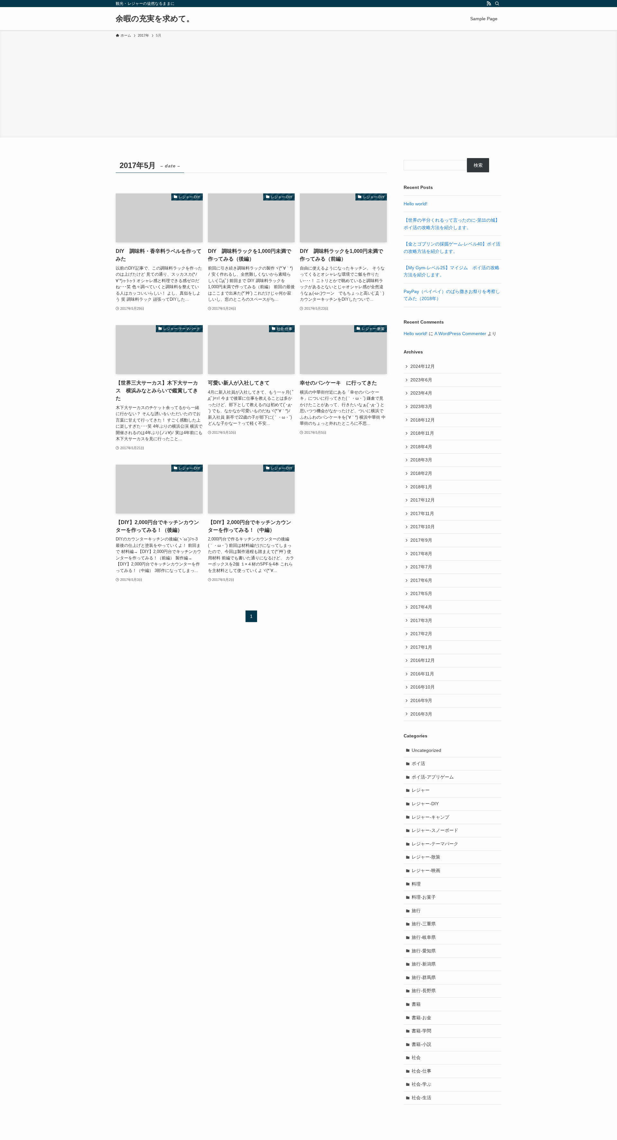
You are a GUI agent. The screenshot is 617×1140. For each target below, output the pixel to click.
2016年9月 (421, 700)
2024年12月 (422, 366)
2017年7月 (421, 566)
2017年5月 (421, 593)
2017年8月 (421, 553)
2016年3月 (421, 714)
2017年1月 (421, 647)
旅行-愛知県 (424, 950)
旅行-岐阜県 (424, 937)
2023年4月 (421, 393)
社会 (416, 1057)
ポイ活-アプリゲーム (433, 776)
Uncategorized (426, 750)
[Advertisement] (308, 87)
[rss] (489, 3)
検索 (478, 165)
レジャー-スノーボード (435, 830)
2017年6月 (421, 580)
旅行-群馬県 (424, 977)
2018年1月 (421, 486)
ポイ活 (418, 763)
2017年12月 (422, 500)
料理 (416, 883)
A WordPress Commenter (460, 333)
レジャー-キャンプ (430, 817)
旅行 (416, 910)
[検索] (497, 3)
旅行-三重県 (424, 923)
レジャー (421, 790)
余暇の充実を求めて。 (155, 18)
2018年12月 (422, 420)
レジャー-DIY (425, 803)
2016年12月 (422, 660)
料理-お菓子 (424, 897)
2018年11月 (422, 433)
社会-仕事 (421, 1070)
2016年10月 (422, 687)
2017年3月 (421, 620)
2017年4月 (421, 607)
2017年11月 (422, 513)
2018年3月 (421, 459)
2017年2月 (421, 633)
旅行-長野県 (424, 990)
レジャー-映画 (426, 870)
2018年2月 (421, 473)
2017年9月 (421, 540)
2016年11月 (422, 673)
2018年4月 (421, 446)
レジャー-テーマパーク (435, 843)
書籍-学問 (421, 1030)
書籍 (416, 1004)
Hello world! (415, 203)
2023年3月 (421, 406)
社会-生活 (421, 1097)
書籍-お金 (421, 1017)
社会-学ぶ (421, 1084)
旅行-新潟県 (424, 963)
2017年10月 (422, 526)
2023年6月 (421, 379)
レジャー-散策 (426, 856)
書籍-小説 (421, 1044)
